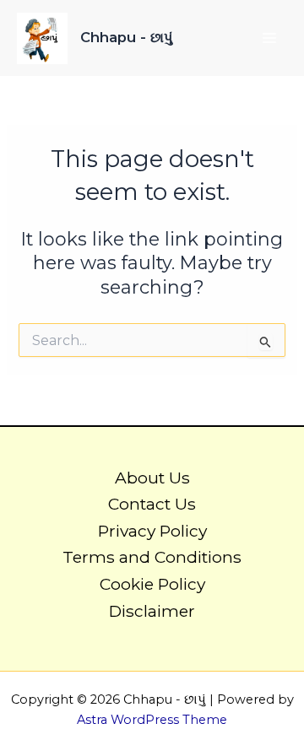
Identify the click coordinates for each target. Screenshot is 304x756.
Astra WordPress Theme (152, 719)
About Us (152, 477)
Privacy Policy (152, 531)
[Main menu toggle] (269, 38)
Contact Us (152, 504)
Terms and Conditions (152, 557)
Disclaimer (152, 611)
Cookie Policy (152, 584)
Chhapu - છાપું (126, 37)
